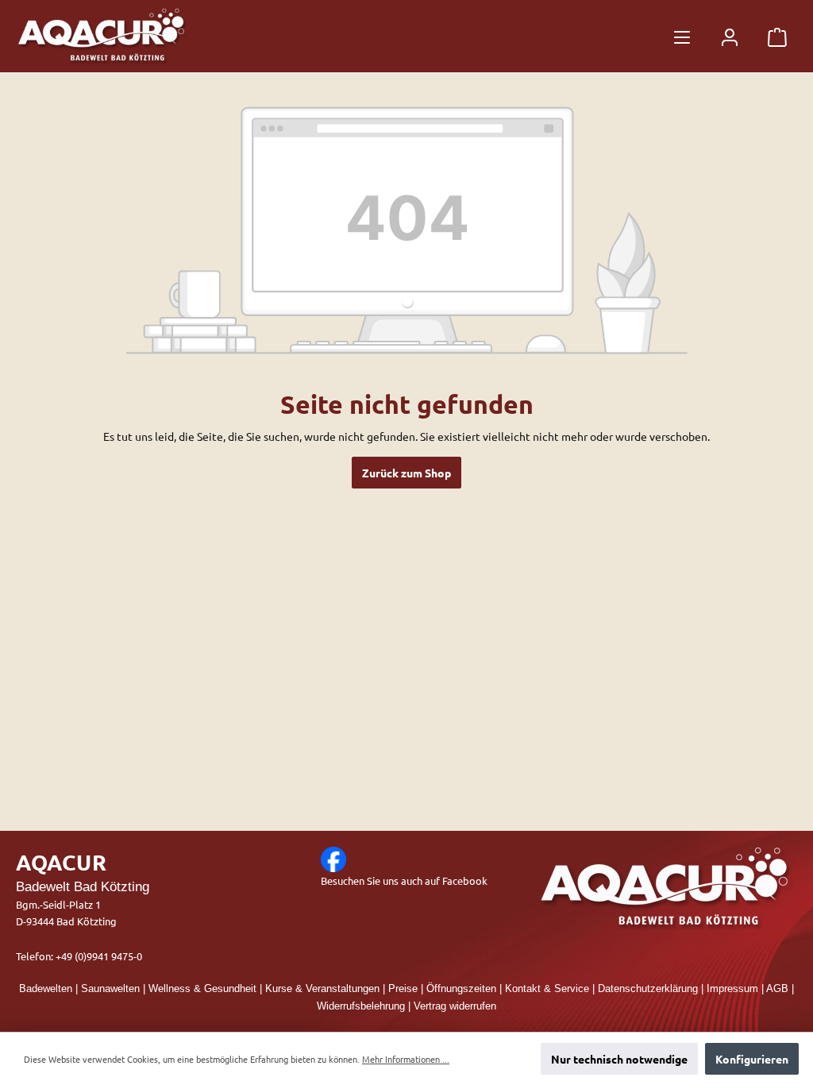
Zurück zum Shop (406, 472)
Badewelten (45, 988)
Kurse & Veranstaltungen (322, 988)
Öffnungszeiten (461, 988)
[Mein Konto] (729, 36)
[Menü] (682, 36)
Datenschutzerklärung (648, 988)
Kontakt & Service (547, 988)
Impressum (732, 988)
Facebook (464, 880)
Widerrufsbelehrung (361, 1006)
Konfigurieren (751, 1059)
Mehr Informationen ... (405, 1058)
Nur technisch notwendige (619, 1059)
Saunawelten (110, 988)
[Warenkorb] (777, 36)
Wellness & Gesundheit (202, 988)
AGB (777, 988)
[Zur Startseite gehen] (103, 36)
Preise (403, 988)
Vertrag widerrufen (455, 1006)
